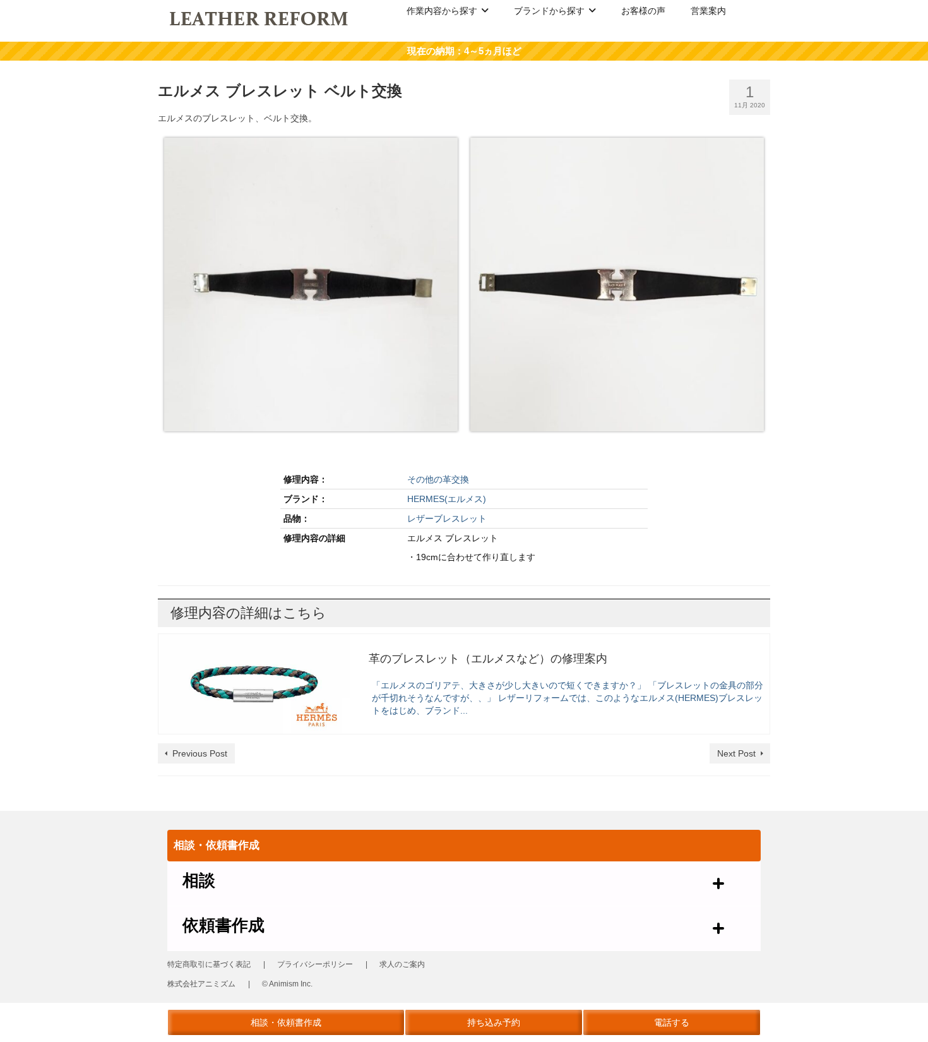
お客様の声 (643, 11)
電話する (671, 1022)
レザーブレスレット (447, 518)
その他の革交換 (438, 479)
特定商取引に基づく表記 (209, 964)
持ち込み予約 (493, 1022)
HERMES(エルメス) (446, 499)
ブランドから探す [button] (549, 11)
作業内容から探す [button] (442, 11)
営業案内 (708, 11)
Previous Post (199, 753)
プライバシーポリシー (315, 964)
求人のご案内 (402, 964)
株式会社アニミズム (201, 983)
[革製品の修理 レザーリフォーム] (259, 17)
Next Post (736, 753)
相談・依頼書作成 (286, 1022)
